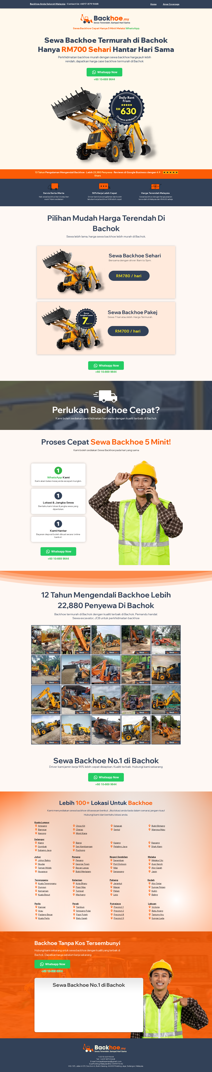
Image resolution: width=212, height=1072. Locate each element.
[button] (171, 4)
